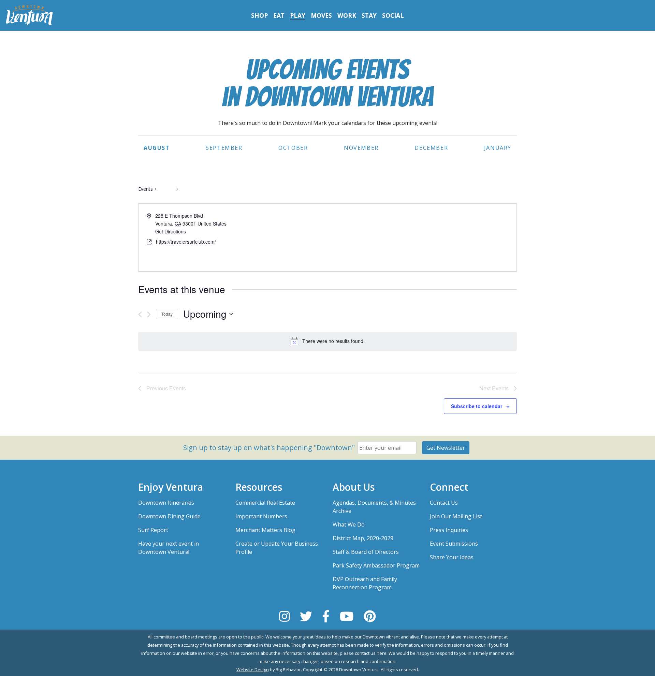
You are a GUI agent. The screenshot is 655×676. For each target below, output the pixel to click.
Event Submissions (454, 543)
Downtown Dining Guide (169, 516)
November (361, 148)
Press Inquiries (449, 530)
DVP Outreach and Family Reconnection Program (365, 583)
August (157, 148)
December (431, 148)
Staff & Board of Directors (366, 552)
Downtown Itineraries (166, 502)
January (497, 148)
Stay (369, 15)
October (293, 148)
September (224, 148)
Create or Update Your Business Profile (276, 548)
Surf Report (153, 530)
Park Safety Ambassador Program (376, 565)
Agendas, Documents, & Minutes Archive (374, 507)
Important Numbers (261, 516)
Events (145, 189)
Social (393, 15)
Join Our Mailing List (456, 516)
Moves (321, 15)
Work (346, 15)
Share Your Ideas (452, 557)
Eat (279, 15)
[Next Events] (149, 314)
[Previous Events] (140, 314)
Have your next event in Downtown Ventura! (168, 548)
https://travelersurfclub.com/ (186, 241)
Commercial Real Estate (265, 502)
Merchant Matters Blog (265, 530)
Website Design (252, 669)
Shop (259, 15)
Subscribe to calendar (476, 406)
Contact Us (444, 502)
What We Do (349, 524)
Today (167, 314)
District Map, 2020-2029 (363, 538)
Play (297, 15)
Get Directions (170, 231)
